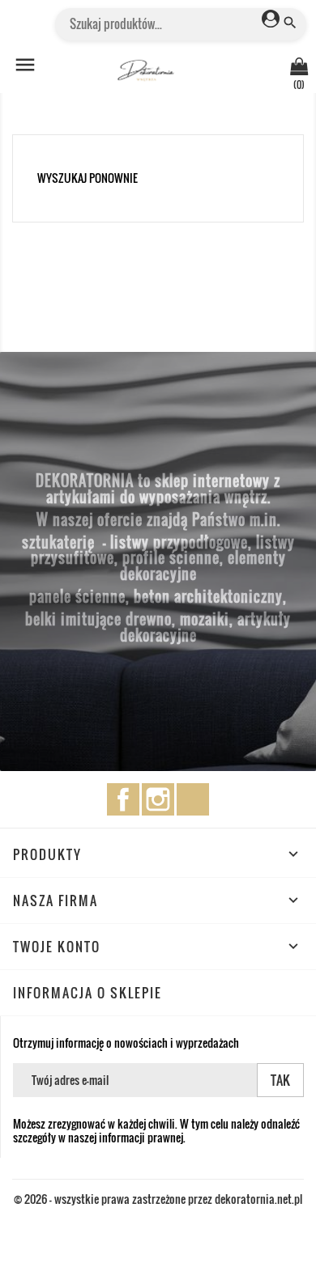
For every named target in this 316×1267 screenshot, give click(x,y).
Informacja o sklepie (87, 992)
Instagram (158, 799)
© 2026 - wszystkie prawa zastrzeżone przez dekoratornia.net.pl (158, 1198)
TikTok (193, 799)
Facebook (123, 799)
